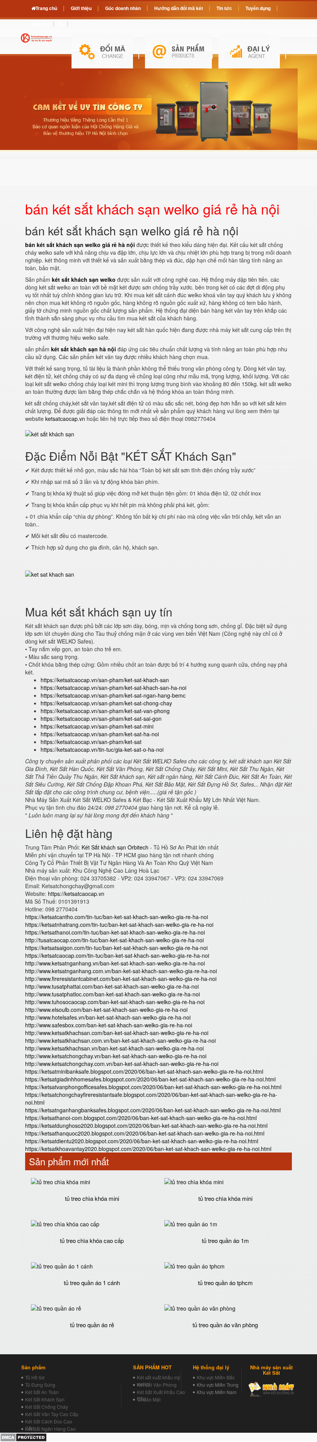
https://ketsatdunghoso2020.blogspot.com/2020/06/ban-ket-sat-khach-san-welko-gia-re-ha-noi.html (146, 1125)
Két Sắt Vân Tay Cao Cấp (51, 1414)
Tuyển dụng (258, 8)
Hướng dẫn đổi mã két (178, 8)
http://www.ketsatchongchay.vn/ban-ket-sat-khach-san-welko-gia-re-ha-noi (115, 1056)
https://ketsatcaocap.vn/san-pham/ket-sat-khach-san (105, 680)
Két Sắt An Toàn (42, 1392)
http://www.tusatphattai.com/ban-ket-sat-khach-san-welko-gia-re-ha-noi (112, 986)
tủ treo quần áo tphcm (225, 1283)
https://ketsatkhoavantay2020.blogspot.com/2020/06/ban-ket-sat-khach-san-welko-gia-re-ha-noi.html (148, 1149)
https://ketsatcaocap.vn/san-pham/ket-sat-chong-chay (106, 703)
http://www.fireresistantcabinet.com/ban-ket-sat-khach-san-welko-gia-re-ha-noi (120, 978)
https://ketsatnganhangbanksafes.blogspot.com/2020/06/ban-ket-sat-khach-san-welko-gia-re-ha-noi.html (153, 1110)
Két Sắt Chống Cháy (46, 1406)
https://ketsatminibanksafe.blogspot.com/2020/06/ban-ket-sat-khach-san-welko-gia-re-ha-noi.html (144, 1071)
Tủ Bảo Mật (148, 1399)
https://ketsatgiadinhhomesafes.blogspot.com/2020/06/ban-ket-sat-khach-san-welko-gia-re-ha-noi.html (150, 1079)
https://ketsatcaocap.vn (76, 893)
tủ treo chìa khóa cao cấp (92, 1240)
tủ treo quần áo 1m (225, 1240)
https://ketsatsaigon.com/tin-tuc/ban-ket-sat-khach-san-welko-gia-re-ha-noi (116, 948)
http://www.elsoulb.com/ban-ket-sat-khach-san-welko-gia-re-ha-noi (106, 1009)
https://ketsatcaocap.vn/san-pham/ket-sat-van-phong (105, 711)
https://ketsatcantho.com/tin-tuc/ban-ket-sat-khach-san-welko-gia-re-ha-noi (116, 917)
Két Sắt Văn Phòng (157, 1384)
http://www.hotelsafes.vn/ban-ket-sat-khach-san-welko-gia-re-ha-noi (108, 1017)
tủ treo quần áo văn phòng (225, 1325)
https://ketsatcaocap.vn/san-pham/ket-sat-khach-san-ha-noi (113, 687)
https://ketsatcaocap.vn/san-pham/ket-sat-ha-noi (100, 734)
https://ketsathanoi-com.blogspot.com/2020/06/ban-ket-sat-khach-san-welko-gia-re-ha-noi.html (141, 1118)
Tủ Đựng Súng (40, 1384)
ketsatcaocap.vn (65, 418)
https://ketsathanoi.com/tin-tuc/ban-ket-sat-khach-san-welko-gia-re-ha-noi (115, 932)
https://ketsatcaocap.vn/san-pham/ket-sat (91, 742)
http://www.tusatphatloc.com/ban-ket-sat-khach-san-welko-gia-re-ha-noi (112, 994)
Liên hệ (39, 23)
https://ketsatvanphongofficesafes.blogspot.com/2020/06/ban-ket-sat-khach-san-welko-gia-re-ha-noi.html (153, 1087)
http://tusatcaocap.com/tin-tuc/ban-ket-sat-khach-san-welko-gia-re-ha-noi (114, 940)
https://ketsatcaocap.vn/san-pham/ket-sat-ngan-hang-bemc (113, 695)
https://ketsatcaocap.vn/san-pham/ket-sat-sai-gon (101, 718)
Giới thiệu (81, 8)
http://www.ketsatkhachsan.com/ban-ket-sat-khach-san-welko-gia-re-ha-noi (116, 1033)
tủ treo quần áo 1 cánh (92, 1283)
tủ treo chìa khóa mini (92, 1198)
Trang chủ (46, 8)
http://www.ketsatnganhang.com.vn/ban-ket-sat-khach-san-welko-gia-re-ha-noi (121, 971)
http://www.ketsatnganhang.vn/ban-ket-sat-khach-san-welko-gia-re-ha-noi (115, 963)
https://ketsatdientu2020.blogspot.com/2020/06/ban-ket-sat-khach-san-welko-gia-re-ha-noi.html (141, 1141)
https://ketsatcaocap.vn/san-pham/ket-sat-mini (97, 726)
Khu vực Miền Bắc (216, 1377)
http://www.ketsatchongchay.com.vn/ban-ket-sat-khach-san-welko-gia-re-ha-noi (121, 1063)
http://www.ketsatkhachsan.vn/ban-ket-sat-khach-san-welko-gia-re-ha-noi (114, 1048)
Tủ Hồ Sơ (34, 1377)
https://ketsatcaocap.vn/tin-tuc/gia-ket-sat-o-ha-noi (102, 749)
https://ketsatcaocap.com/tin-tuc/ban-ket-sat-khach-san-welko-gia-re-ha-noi (117, 955)
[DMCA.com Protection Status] (23, 1436)
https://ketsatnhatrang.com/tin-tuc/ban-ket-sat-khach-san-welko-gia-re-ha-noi (119, 924)
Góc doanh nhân (123, 8)
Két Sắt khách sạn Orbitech (115, 847)
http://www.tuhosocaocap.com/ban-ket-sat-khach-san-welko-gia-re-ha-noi (115, 1002)
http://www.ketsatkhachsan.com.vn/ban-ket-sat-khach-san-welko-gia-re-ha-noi (120, 1040)
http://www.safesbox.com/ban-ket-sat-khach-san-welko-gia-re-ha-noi (108, 1025)
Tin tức (224, 8)
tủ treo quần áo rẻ (92, 1325)
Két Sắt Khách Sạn (45, 1399)
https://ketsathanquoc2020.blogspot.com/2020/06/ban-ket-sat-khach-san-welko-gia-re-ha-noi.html (144, 1133)
